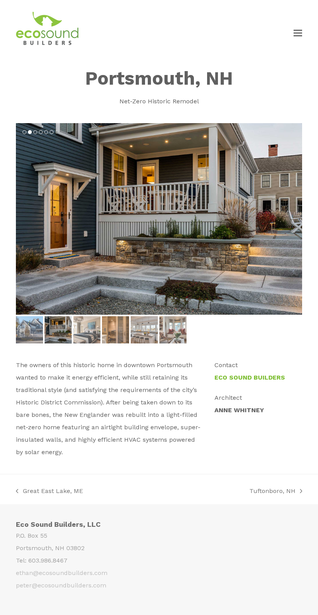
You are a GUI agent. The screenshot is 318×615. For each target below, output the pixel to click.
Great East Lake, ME (49, 491)
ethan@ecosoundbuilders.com (61, 573)
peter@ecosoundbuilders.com (61, 585)
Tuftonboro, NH (272, 491)
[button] (298, 33)
